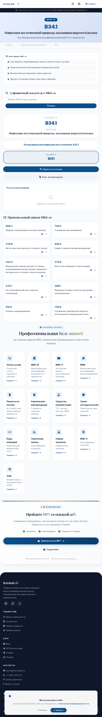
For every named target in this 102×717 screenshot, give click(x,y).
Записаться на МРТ (51, 541)
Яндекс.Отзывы (12, 684)
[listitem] (5, 603)
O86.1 (58, 285)
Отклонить (42, 710)
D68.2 (9, 226)
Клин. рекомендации (52, 177)
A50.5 (58, 244)
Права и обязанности (16, 617)
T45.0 (58, 226)
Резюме (9, 657)
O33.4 (9, 262)
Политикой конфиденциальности (74, 704)
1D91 (51, 159)
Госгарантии (11, 621)
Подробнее (53, 549)
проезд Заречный (13, 679)
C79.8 (9, 244)
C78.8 (58, 262)
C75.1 (9, 285)
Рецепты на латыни (52, 169)
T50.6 (58, 307)
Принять (59, 710)
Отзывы (9, 653)
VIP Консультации (14, 648)
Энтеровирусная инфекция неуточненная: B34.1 (51, 144)
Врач (8, 644)
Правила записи (13, 630)
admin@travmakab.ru (15, 671)
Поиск (52, 106)
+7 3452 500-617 (14, 675)
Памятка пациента (14, 626)
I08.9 (9, 307)
